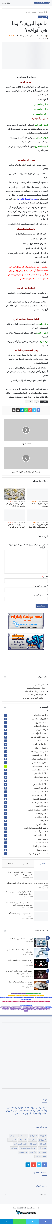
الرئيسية (42, 12)
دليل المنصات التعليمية (36, 688)
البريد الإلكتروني (40, 586)
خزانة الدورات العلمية (37, 751)
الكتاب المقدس (39, 784)
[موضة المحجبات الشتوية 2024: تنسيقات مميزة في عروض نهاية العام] (41, 906)
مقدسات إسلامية (39, 733)
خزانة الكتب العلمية (35, 694)
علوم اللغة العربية (38, 737)
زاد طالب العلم (39, 744)
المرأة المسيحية (39, 795)
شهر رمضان (41, 850)
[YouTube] (33, 1164)
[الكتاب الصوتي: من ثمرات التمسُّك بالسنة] (41, 916)
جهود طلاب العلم (38, 770)
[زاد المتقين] (41, 3)
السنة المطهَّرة (39, 821)
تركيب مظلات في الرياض (17, 1001)
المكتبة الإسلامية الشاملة (35, 691)
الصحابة (12, 1140)
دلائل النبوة (41, 824)
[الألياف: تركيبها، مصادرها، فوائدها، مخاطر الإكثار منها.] (37, 515)
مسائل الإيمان (40, 806)
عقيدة (42, 1152)
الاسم (45, 577)
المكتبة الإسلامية (39, 755)
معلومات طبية (39, 685)
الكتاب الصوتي (39, 773)
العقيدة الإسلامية (39, 802)
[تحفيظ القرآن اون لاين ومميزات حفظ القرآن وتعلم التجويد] (41, 895)
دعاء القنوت (48, 1007)
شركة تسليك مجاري (26, 999)
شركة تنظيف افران (39, 1007)
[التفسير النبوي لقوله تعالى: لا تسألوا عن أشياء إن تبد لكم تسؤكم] (41, 974)
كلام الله (23, 1152)
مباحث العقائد (40, 777)
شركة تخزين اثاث (39, 995)
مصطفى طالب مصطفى (37, 36)
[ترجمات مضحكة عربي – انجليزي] (41, 942)
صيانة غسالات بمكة (5, 1007)
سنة (14, 1148)
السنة (22, 1140)
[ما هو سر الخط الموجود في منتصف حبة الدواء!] (14, 494)
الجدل (13, 1136)
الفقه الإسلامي (39, 835)
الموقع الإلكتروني (41, 595)
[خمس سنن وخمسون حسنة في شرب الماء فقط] (41, 952)
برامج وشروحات (39, 766)
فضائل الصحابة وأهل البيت (34, 828)
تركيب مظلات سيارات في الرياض (33, 1001)
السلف (32, 1140)
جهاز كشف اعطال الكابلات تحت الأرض (10, 997)
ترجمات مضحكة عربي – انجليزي (21, 939)
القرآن (33, 1144)
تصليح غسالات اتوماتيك (16, 1009)
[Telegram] (28, 1164)
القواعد (36, 402)
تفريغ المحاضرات (38, 759)
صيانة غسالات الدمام (28, 1007)
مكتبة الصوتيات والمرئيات (33, 698)
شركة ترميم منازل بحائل (27, 997)
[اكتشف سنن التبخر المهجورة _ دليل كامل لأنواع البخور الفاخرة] (41, 875)
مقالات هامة (29, 402)
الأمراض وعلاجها (39, 719)
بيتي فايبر (49, 997)
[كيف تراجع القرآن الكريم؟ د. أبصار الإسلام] (41, 985)
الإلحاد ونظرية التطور (37, 810)
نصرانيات (42, 781)
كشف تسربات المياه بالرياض (16, 995)
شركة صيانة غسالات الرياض (42, 1009)
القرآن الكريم (40, 817)
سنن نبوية (41, 839)
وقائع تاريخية (40, 730)
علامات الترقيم (39, 740)
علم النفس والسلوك (37, 853)
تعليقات (10, 863)
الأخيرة (42, 863)
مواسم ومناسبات (38, 846)
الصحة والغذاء (31, 12)
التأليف (23, 1136)
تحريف (42, 1148)
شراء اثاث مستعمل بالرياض (33, 993)
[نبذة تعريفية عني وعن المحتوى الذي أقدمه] (41, 963)
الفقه (43, 1144)
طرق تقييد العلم (39, 762)
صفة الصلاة (41, 842)
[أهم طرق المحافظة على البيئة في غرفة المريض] (14, 515)
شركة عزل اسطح (29, 995)
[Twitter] (39, 1164)
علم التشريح (40, 722)
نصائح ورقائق (40, 748)
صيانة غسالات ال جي (16, 1007)
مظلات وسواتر (46, 1001)
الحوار (42, 1140)
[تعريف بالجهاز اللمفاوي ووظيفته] (37, 494)
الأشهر (26, 863)
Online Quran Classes (26, 1005)
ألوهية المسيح (40, 788)
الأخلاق (33, 1136)
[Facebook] (44, 1164)
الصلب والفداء (40, 791)
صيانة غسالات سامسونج (28, 1009)
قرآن (33, 1152)
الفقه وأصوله (40, 832)
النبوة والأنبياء (40, 813)
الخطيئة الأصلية (39, 799)
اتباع (43, 1136)
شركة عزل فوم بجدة (40, 997)
